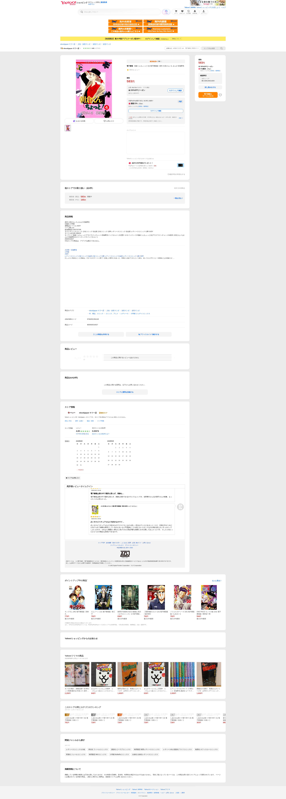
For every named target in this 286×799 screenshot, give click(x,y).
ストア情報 (100, 421)
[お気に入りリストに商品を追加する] (220, 95)
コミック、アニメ (112, 313)
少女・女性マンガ (84, 44)
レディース (124, 313)
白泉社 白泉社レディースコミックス (145, 754)
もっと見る (216, 581)
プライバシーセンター (123, 793)
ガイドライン (142, 793)
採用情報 (156, 793)
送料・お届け (79, 421)
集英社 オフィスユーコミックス (206, 749)
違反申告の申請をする (177, 174)
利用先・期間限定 (143, 106)
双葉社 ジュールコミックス (75, 754)
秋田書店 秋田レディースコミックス (147, 749)
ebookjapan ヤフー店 (67, 44)
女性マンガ (97, 44)
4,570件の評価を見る (82, 434)
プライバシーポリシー (108, 793)
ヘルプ (223, 7)
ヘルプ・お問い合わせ (167, 793)
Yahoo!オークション (151, 789)
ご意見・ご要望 (180, 793)
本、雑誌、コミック (96, 313)
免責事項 (149, 793)
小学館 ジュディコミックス (140, 313)
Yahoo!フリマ (165, 789)
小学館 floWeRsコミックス (119, 754)
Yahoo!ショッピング (123, 789)
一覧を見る (178, 198)
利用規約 (133, 793)
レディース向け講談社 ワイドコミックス (177, 749)
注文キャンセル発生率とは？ (100, 434)
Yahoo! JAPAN (190, 7)
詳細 (180, 118)
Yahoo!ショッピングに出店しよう (208, 7)
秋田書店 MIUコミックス (97, 754)
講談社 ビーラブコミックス (120, 749)
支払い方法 (68, 421)
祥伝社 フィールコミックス (98, 749)
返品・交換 (90, 421)
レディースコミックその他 (75, 749)
